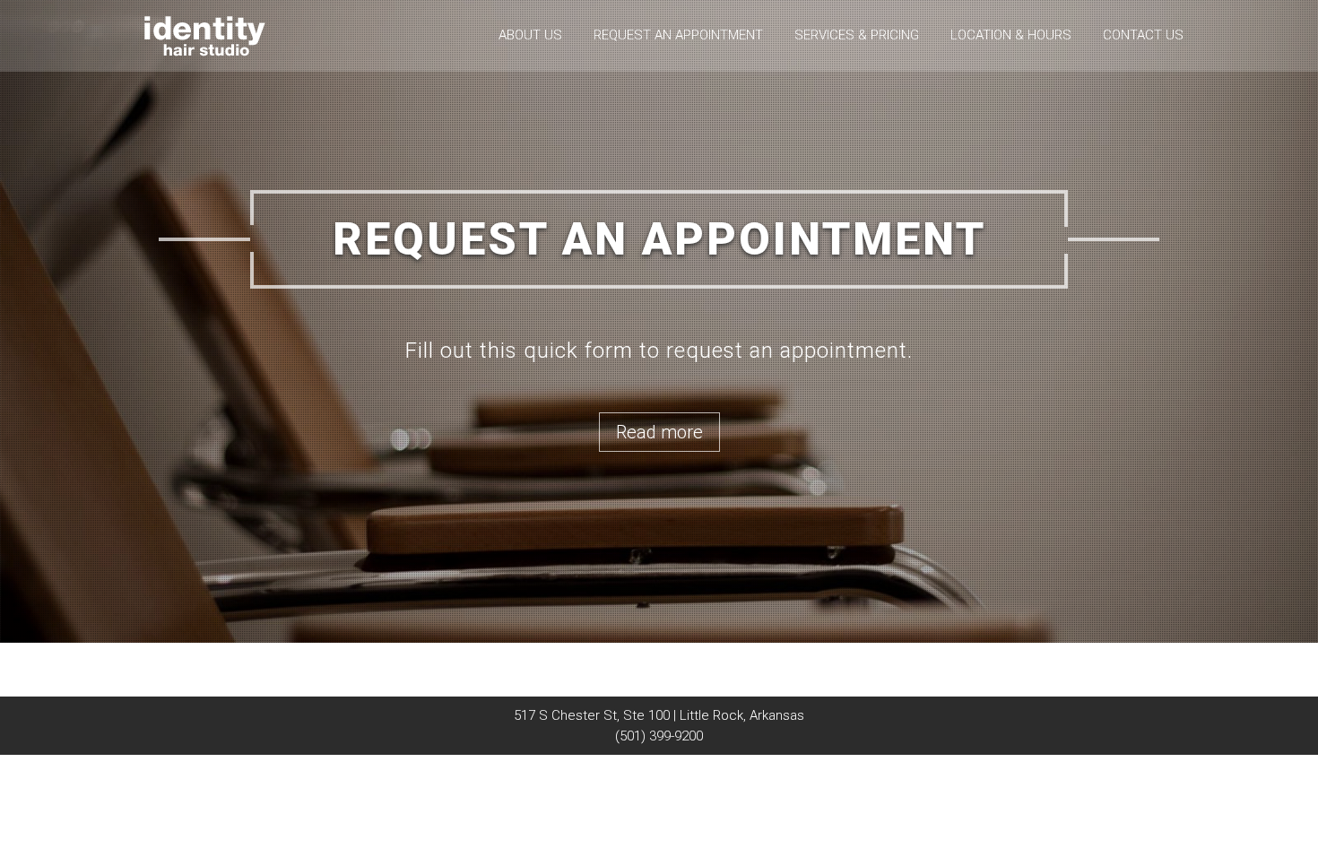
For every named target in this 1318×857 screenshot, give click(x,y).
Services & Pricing (856, 35)
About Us (530, 35)
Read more (659, 432)
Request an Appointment (678, 35)
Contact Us (1143, 35)
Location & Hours (1010, 35)
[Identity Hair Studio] (205, 35)
